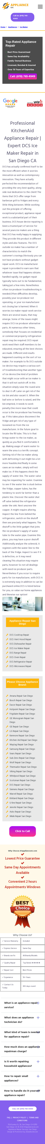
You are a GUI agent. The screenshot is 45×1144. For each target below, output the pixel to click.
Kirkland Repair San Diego (22, 798)
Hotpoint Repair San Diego (22, 709)
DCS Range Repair (18, 653)
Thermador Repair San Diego (23, 767)
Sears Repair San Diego (20, 753)
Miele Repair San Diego (20, 816)
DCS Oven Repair (18, 657)
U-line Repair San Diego (21, 803)
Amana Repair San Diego (21, 696)
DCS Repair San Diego (20, 785)
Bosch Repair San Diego (21, 700)
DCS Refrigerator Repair (21, 662)
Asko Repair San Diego (20, 812)
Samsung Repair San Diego (22, 749)
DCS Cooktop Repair (19, 635)
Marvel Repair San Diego (21, 794)
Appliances (12, 27)
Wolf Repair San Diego (20, 762)
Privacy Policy (19, 1117)
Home (3, 27)
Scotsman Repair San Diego (23, 780)
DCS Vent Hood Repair (20, 639)
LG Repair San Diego (19, 731)
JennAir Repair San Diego (21, 807)
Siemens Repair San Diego (22, 789)
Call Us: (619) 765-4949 (20, 17)
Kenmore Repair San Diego (22, 736)
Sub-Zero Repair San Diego (22, 758)
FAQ (8, 1117)
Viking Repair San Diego (21, 771)
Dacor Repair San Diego (21, 705)
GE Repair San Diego (19, 727)
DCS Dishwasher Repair (20, 644)
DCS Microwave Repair (20, 666)
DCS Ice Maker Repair (20, 648)
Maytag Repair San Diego (22, 744)
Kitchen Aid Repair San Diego (23, 740)
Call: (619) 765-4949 (22, 76)
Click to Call (22, 831)
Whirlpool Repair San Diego (23, 776)
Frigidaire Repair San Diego (22, 714)
